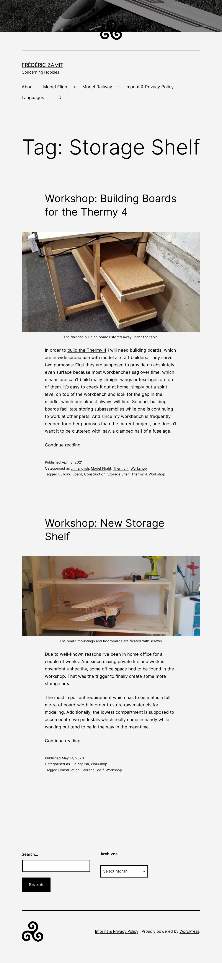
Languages (33, 97)
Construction (94, 474)
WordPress (189, 931)
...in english (80, 468)
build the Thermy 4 (86, 350)
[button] (60, 97)
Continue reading (62, 445)
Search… (30, 854)
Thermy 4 (121, 468)
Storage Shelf (118, 474)
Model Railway (97, 86)
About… (30, 86)
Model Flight (56, 86)
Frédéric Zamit (42, 65)
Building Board (70, 474)
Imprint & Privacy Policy (150, 86)
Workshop (139, 468)
